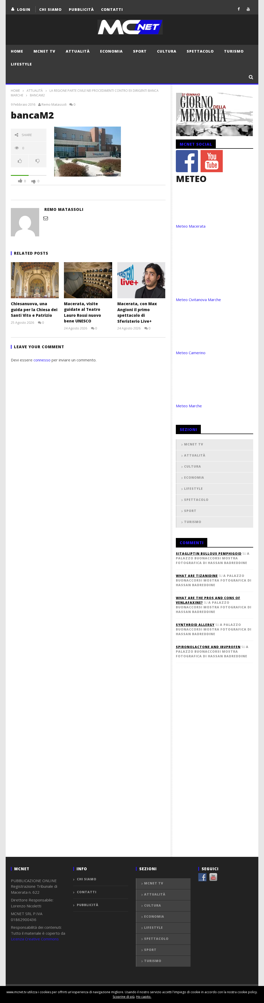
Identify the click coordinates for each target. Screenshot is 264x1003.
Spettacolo (200, 51)
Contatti (112, 9)
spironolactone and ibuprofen (208, 647)
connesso (42, 359)
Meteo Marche (189, 405)
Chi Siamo (50, 9)
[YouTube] (248, 9)
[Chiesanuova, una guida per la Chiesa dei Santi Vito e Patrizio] (35, 280)
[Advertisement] (214, 768)
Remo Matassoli (54, 104)
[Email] (45, 218)
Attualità (78, 51)
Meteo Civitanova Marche (198, 299)
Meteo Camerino (190, 352)
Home (17, 51)
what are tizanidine (197, 576)
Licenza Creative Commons (35, 938)
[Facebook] (239, 9)
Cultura (166, 51)
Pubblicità (81, 9)
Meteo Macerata (190, 226)
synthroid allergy (195, 625)
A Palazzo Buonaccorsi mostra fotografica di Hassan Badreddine (213, 558)
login (23, 9)
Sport (140, 51)
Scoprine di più (124, 996)
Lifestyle (21, 64)
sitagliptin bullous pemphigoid (209, 553)
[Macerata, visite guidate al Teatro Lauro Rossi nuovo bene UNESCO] (88, 280)
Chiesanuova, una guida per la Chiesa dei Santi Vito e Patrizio (34, 309)
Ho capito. (143, 996)
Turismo (234, 51)
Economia (111, 51)
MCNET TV (44, 51)
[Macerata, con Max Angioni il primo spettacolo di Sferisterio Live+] (141, 280)
